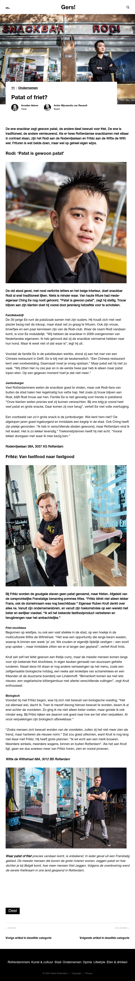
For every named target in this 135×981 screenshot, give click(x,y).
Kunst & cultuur (42, 962)
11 (13, 88)
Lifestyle (99, 962)
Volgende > (122, 928)
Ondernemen (28, 88)
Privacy (88, 974)
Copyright (76, 974)
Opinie (87, 962)
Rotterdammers (19, 962)
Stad (57, 962)
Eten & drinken (117, 962)
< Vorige (11, 928)
